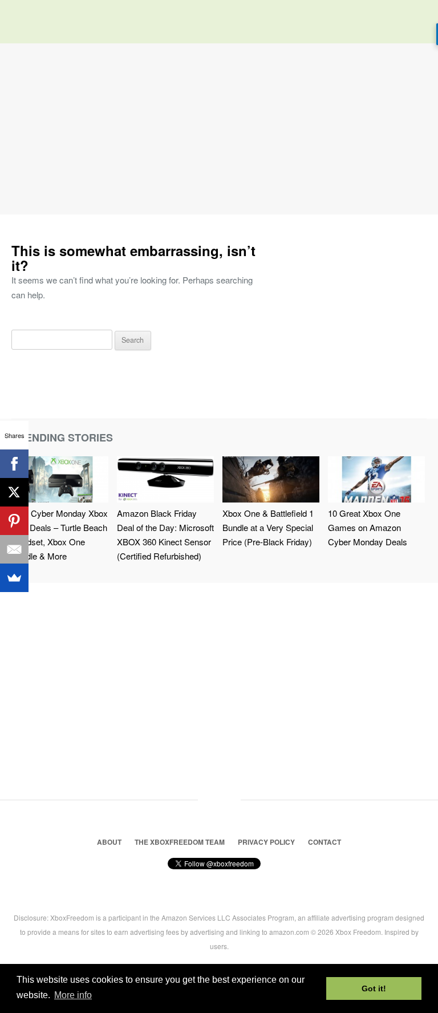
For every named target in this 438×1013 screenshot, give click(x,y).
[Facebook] (14, 463)
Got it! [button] (374, 988)
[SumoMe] (14, 578)
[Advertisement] (219, 129)
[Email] (14, 549)
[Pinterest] (14, 520)
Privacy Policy (266, 842)
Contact (324, 842)
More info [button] (73, 995)
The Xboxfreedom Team (180, 842)
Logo (28, 22)
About (109, 842)
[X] (14, 492)
